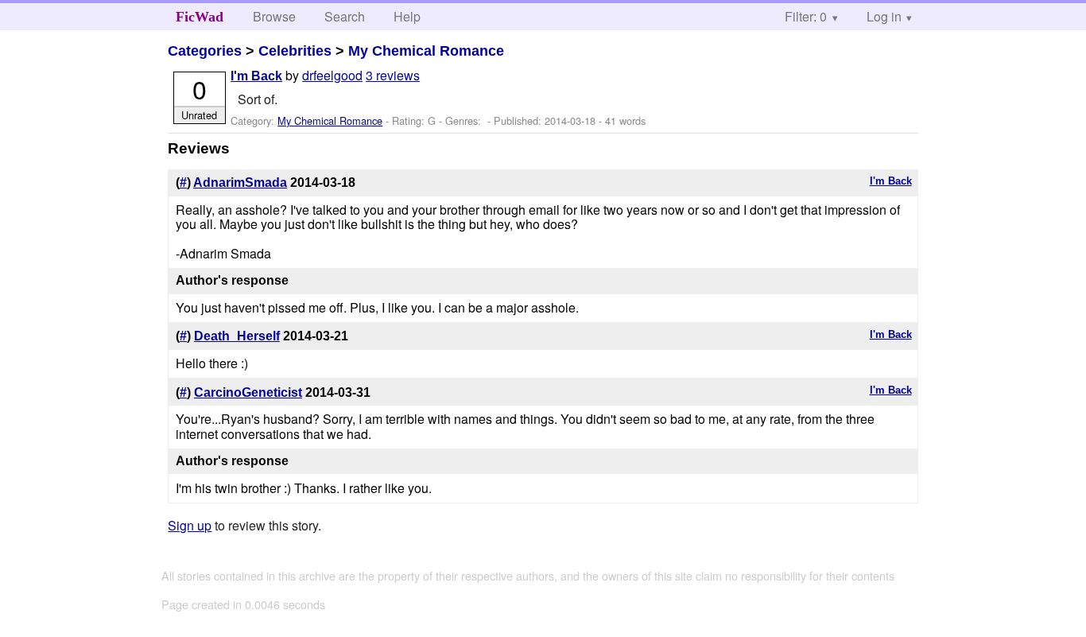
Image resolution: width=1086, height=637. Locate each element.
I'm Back (256, 76)
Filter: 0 (806, 16)
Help (407, 16)
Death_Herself (237, 336)
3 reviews (393, 75)
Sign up (189, 525)
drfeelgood (332, 75)
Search (344, 16)
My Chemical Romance (426, 51)
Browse (274, 16)
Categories (205, 51)
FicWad (199, 17)
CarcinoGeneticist (248, 392)
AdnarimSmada (240, 182)
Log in (884, 16)
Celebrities (295, 51)
